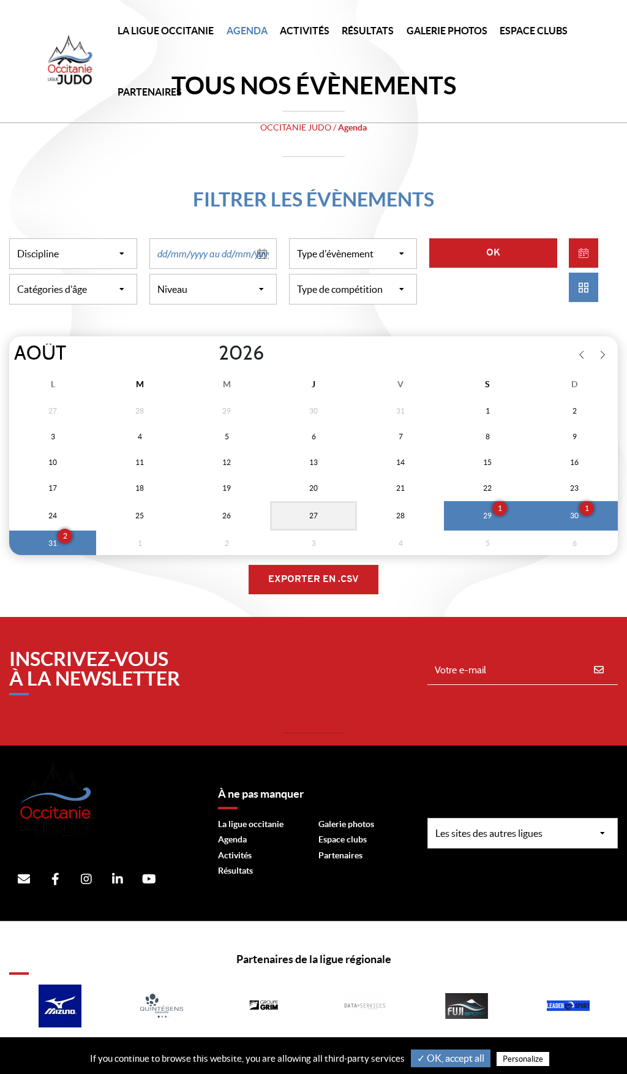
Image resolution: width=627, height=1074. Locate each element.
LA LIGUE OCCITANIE (166, 30)
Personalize (523, 1059)
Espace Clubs (534, 30)
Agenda (247, 30)
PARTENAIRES (150, 91)
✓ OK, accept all (450, 1058)
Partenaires (340, 855)
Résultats (368, 30)
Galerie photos (447, 30)
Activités (304, 30)
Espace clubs (342, 839)
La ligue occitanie (250, 824)
